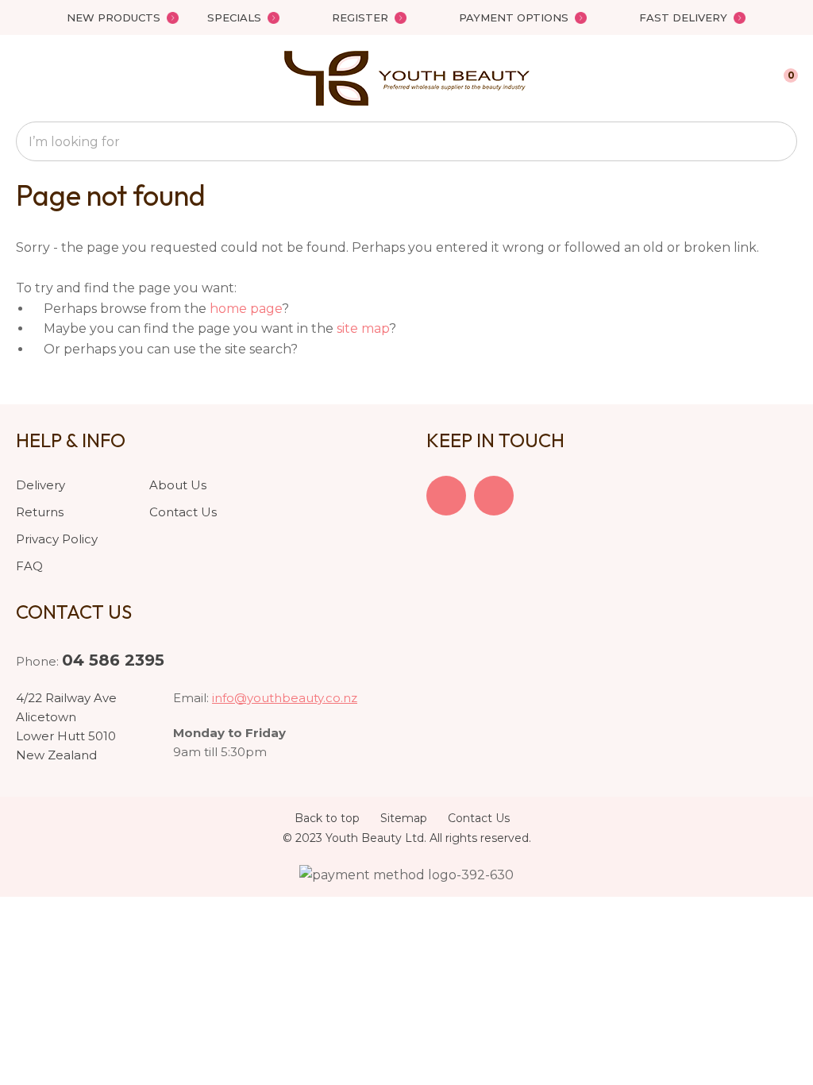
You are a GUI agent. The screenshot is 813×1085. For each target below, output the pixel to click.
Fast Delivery (683, 17)
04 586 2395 (113, 660)
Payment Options (513, 17)
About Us (177, 484)
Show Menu (25, 78)
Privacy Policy (57, 538)
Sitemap (403, 818)
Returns (40, 511)
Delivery (40, 484)
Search (778, 141)
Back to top (327, 818)
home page (246, 308)
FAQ (29, 565)
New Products (113, 17)
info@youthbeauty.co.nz (284, 697)
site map (363, 328)
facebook (446, 495)
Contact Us (183, 511)
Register (360, 17)
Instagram (494, 495)
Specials (234, 17)
